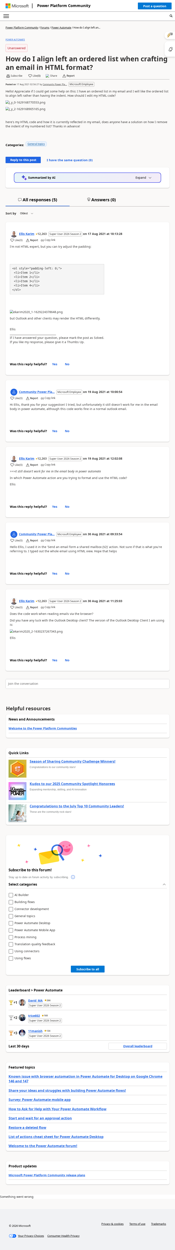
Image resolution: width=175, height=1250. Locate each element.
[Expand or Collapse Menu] (6, 16)
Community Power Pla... (55, 84)
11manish (35, 1031)
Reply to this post (23, 160)
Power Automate (61, 27)
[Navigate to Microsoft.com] (17, 5)
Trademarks (158, 1224)
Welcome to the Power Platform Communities (43, 728)
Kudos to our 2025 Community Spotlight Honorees (72, 784)
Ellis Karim (26, 234)
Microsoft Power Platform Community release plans (47, 1175)
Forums (44, 27)
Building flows (25, 902)
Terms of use (137, 1224)
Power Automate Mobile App (35, 930)
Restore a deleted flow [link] (27, 1127)
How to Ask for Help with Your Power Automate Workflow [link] (57, 1109)
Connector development (32, 909)
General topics (36, 144)
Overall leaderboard (137, 1046)
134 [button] (48, 1030)
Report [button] (70, 76)
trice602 (34, 1016)
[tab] (38, 201)
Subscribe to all (87, 969)
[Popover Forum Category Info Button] (73, 877)
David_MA (35, 1000)
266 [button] (49, 1000)
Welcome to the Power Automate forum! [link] (43, 1146)
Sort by (11, 213)
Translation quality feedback (35, 944)
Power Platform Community (63, 5)
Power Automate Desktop (32, 923)
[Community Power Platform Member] (13, 392)
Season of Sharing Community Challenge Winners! (72, 762)
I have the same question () (70, 160)
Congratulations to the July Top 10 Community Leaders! (77, 806)
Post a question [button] (154, 6)
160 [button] (46, 1015)
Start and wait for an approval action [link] (40, 1118)
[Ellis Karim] (13, 234)
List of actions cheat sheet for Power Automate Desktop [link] (56, 1136)
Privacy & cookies (112, 1224)
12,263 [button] (42, 234)
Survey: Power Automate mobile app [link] (40, 1099)
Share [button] (53, 76)
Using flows (23, 958)
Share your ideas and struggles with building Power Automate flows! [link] (67, 1090)
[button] (155, 7)
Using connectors (27, 951)
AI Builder (22, 895)
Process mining (25, 937)
